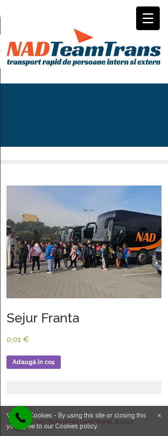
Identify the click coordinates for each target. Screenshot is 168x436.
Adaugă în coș (33, 362)
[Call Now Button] (20, 418)
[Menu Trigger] (148, 18)
